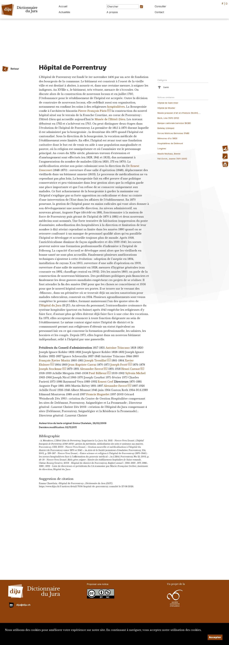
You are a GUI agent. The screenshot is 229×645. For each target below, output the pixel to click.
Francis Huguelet (98, 394)
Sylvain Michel (135, 373)
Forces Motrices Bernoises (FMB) (173, 133)
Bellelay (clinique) (165, 128)
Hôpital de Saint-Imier (167, 103)
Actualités (64, 12)
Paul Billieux (97, 373)
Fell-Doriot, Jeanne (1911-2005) (172, 159)
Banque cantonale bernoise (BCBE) (174, 123)
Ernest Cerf (105, 381)
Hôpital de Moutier (166, 108)
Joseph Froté (118, 364)
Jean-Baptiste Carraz (82, 364)
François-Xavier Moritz (54, 360)
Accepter (215, 637)
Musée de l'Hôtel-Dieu (110, 119)
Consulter (160, 6)
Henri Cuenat (130, 368)
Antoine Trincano (117, 347)
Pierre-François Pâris (92, 110)
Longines (161, 148)
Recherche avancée (137, 11)
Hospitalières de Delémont (170, 143)
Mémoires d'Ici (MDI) (167, 138)
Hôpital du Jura (51, 305)
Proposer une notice (97, 584)
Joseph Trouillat (95, 360)
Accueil (63, 6)
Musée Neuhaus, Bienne (168, 154)
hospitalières (116, 106)
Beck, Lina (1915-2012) (168, 118)
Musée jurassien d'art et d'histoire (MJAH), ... (178, 113)
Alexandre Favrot (91, 368)
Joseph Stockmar (50, 368)
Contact (159, 12)
